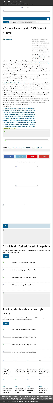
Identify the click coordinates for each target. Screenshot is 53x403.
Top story (41, 367)
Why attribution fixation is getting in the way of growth (24, 277)
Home (5, 1)
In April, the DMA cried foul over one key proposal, (17, 83)
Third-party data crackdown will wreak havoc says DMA (19, 110)
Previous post (22, 162)
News (4, 367)
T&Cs (9, 1)
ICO (41, 147)
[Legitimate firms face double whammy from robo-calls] (32, 384)
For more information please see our (26, 401)
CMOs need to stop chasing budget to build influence (23, 285)
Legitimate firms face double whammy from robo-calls (31, 390)
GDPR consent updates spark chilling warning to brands (19, 124)
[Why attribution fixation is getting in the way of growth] (7, 280)
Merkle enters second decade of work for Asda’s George (24, 352)
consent (10, 147)
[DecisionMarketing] (26, 8)
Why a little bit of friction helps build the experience (26, 246)
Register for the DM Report (17, 1)
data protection (17, 147)
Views (5, 225)
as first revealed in (38, 63)
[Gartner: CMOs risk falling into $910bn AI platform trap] (44, 384)
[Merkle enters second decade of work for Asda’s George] (7, 355)
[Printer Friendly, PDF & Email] (9, 128)
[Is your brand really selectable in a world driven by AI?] (7, 265)
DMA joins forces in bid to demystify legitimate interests (19, 122)
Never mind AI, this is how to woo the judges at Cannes (24, 344)
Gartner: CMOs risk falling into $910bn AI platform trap (44, 390)
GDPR (37, 147)
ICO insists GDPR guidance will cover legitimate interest (19, 118)
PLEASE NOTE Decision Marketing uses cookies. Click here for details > (17, 4)
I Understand (44, 399)
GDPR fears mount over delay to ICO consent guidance (19, 108)
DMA (24, 147)
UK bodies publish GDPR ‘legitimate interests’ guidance (19, 114)
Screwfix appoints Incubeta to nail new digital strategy (7, 372)
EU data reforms (30, 147)
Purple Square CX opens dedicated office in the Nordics (24, 337)
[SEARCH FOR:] (43, 22)
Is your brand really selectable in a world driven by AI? (23, 262)
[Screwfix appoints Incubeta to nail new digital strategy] (8, 365)
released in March (40, 57)
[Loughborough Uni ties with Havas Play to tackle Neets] (7, 332)
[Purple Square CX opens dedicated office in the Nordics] (7, 340)
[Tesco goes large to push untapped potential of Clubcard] (20, 384)
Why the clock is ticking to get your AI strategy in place (24, 270)
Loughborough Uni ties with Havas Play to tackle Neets (24, 329)
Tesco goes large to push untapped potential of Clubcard (20, 390)
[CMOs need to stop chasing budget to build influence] (7, 287)
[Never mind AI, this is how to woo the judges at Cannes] (7, 347)
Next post (31, 162)
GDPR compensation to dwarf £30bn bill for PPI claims (19, 126)
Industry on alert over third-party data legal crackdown (19, 120)
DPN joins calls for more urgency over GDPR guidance (18, 112)
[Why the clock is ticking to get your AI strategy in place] (7, 272)
